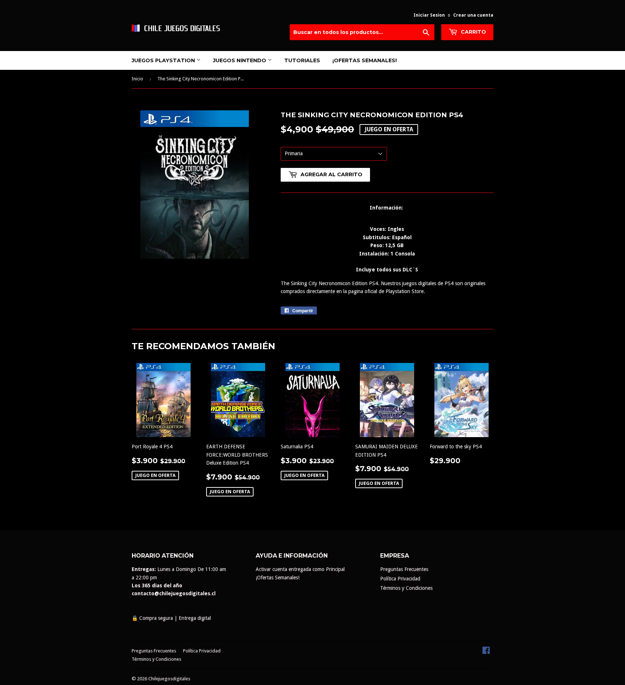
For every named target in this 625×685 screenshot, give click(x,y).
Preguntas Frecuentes (404, 569)
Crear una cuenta (473, 15)
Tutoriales (302, 60)
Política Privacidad (400, 579)
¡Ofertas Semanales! (364, 60)
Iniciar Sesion (429, 15)
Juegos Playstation (164, 60)
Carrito (472, 32)
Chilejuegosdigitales (169, 678)
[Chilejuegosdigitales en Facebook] (486, 652)
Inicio (137, 78)
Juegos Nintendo (240, 60)
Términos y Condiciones (406, 588)
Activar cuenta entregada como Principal (300, 569)
